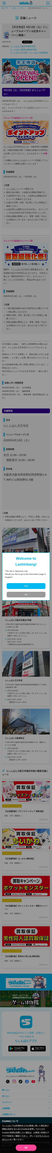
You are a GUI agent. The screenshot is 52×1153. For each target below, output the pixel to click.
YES (26, 586)
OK (26, 1148)
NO (26, 594)
